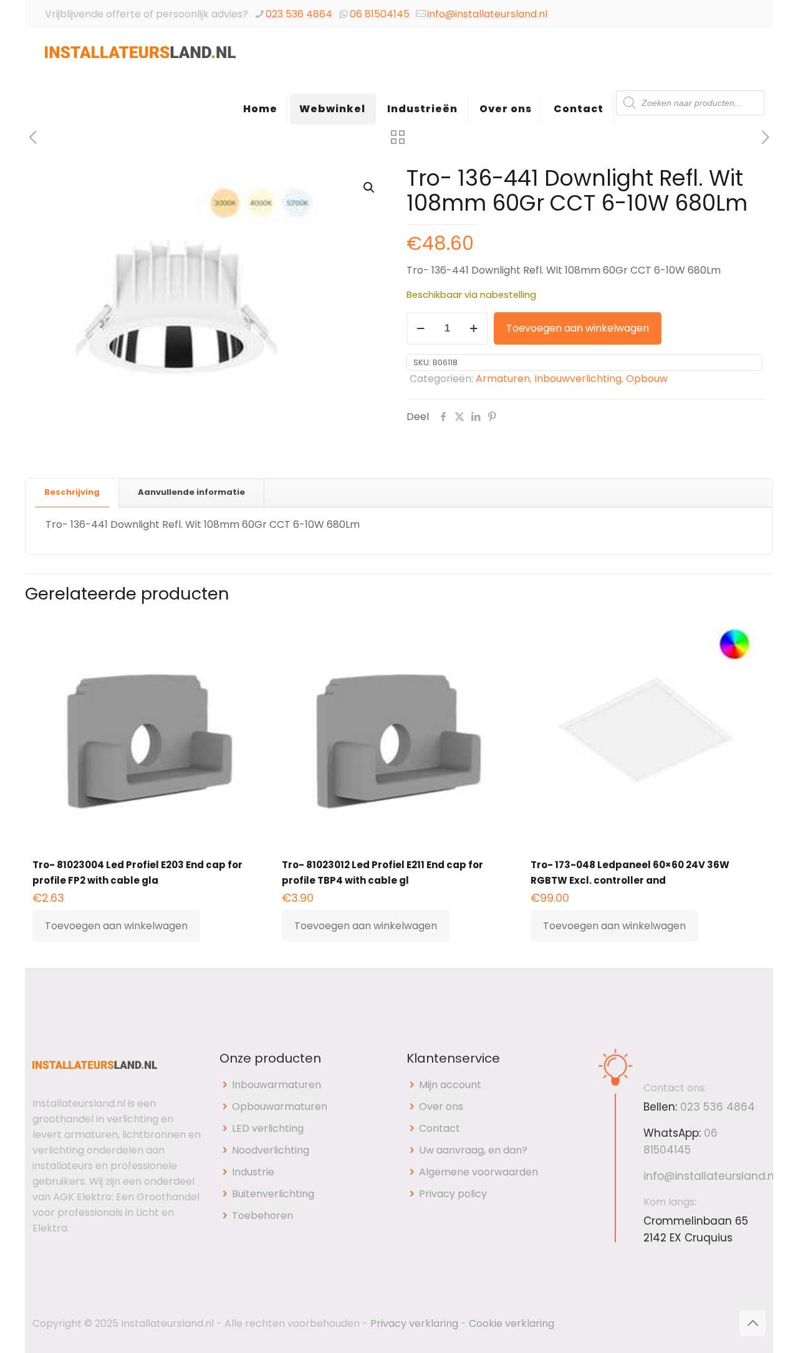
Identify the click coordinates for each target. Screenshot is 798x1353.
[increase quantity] (473, 328)
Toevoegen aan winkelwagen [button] (116, 926)
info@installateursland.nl (487, 14)
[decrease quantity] (420, 328)
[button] (369, 187)
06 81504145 (380, 14)
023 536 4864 (299, 14)
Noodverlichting (270, 1150)
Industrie (253, 1172)
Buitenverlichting (273, 1194)
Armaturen (503, 378)
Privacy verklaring (414, 1323)
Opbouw (647, 378)
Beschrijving (72, 492)
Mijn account (450, 1085)
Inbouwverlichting (578, 378)
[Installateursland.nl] (140, 59)
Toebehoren (262, 1215)
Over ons (441, 1106)
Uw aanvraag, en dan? (473, 1150)
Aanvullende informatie (191, 492)
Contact (439, 1128)
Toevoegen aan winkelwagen (577, 328)
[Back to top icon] (752, 1323)
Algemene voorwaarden (478, 1172)
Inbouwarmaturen (276, 1085)
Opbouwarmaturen (279, 1106)
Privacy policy (453, 1194)
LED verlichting (268, 1128)
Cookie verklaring (511, 1323)
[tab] (72, 493)
